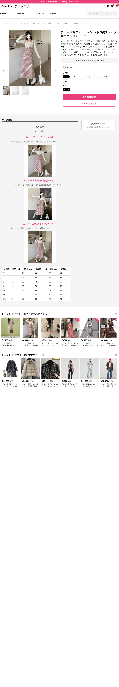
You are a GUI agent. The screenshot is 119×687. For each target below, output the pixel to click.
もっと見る (113, 314)
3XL (105, 77)
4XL (66, 81)
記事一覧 (53, 13)
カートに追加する (89, 104)
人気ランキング (39, 13)
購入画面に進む (89, 97)
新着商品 (3, 13)
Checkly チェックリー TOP (12, 23)
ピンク (66, 90)
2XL (97, 77)
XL (90, 77)
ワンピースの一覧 (32, 23)
